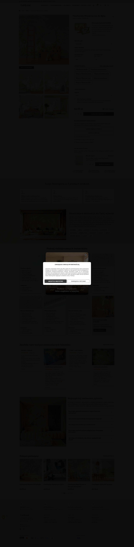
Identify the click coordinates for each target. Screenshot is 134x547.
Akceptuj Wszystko (55, 281)
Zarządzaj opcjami (78, 281)
